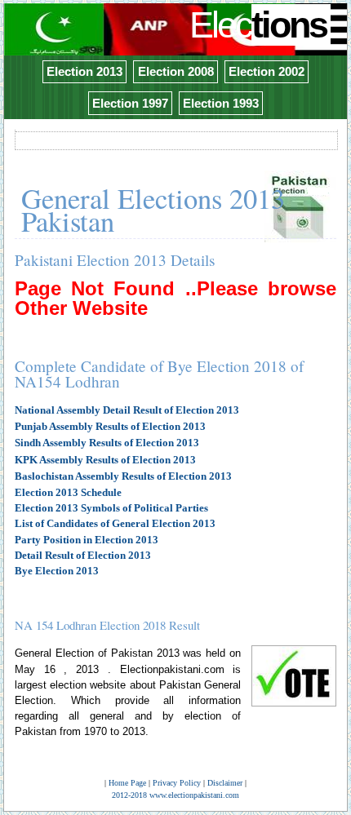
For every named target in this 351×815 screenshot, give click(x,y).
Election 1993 (221, 103)
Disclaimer (224, 782)
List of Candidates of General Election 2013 (115, 523)
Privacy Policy (177, 782)
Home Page (127, 782)
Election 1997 (130, 103)
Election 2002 (266, 71)
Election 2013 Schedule (68, 492)
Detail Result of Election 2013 (83, 555)
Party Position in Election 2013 (86, 540)
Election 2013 (84, 71)
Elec (258, 25)
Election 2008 (176, 71)
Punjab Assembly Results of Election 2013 (110, 426)
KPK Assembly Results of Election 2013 (105, 460)
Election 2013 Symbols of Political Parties (111, 508)
